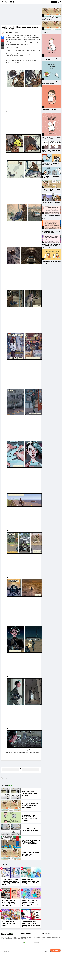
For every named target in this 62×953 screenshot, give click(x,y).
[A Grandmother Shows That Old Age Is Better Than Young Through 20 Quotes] (10, 872)
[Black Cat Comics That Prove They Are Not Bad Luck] (51, 145)
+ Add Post (54, 1)
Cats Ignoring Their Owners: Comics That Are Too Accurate (51, 138)
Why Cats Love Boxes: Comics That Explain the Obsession (51, 82)
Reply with (39, 778)
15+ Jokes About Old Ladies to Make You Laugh (9, 923)
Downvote (30, 769)
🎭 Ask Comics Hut (55, 950)
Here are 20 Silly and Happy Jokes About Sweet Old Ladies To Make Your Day (9, 903)
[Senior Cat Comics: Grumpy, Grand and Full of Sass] (51, 45)
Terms (60, 951)
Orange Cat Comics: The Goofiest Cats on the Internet (50, 164)
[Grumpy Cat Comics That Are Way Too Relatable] (51, 171)
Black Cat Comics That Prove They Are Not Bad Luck (51, 151)
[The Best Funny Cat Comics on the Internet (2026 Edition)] (51, 184)
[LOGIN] (58, 2)
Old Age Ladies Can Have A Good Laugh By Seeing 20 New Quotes (30, 881)
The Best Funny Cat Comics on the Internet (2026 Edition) (51, 190)
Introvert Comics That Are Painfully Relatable (30, 829)
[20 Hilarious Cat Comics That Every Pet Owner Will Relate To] (51, 197)
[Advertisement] (21, 15)
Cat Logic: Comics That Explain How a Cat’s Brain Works (30, 805)
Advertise (45, 951)
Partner (50, 951)
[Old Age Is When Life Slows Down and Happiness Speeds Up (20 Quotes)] (31, 893)
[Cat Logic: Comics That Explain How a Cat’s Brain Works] (11, 805)
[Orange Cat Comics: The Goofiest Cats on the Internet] (51, 158)
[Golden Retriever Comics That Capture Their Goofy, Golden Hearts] (11, 842)
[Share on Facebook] (2, 37)
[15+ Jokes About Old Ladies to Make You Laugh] (10, 914)
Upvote (10, 769)
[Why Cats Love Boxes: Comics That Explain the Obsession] (51, 70)
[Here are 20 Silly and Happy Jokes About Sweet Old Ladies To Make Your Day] (10, 893)
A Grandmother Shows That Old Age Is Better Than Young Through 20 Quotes (10, 882)
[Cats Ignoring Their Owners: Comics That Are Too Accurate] (51, 124)
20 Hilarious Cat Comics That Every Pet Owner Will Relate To (51, 203)
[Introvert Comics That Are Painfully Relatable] (11, 829)
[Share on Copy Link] (2, 47)
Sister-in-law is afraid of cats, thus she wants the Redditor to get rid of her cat (51, 217)
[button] (23, 942)
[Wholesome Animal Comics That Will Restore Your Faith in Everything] (11, 817)
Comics (10, 785)
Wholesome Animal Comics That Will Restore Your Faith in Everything (29, 817)
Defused (13, 65)
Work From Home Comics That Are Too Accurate (29, 793)
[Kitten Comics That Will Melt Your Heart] (51, 96)
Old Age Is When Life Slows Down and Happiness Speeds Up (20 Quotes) (30, 903)
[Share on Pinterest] (2, 40)
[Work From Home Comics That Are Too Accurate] (11, 793)
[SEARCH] (48, 2)
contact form (47, 939)
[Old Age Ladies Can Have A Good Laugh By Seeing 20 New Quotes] (31, 872)
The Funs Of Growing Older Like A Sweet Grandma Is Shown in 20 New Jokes (31, 924)
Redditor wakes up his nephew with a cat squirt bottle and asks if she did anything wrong (51, 246)
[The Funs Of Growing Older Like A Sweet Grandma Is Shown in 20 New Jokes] (31, 914)
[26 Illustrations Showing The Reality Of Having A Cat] (51, 254)
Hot (1, 868)
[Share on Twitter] (2, 44)
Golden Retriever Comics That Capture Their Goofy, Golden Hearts (31, 842)
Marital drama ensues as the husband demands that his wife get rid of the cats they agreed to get (51, 231)
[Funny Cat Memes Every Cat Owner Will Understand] (11, 854)
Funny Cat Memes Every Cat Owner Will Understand (30, 854)
